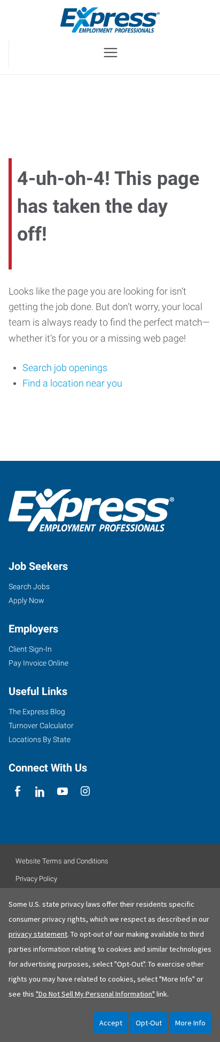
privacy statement (38, 934)
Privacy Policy (36, 879)
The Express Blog (37, 711)
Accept (110, 1023)
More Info (190, 1023)
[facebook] (17, 792)
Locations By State (39, 739)
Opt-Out (149, 1023)
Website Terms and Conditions (61, 861)
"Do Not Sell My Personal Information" (95, 994)
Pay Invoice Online (38, 663)
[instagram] (85, 792)
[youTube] (63, 792)
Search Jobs (29, 586)
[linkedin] (40, 792)
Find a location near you (72, 383)
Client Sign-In (30, 649)
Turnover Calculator (41, 725)
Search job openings (64, 367)
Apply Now (26, 600)
